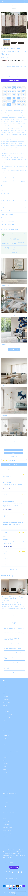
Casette (4, 754)
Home (4, 683)
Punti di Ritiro (6, 802)
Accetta (13, 450)
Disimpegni (5, 763)
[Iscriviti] (22, 862)
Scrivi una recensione (14, 464)
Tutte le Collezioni (7, 687)
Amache (5, 738)
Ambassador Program (8, 836)
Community (5, 796)
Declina (13, 453)
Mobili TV (5, 772)
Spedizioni (5, 724)
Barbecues (5, 744)
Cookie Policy (6, 711)
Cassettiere (4, 285)
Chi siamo (5, 690)
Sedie (4, 778)
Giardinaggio (6, 699)
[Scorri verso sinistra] (1, 43)
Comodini (5, 757)
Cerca (4, 818)
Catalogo (5, 705)
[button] (2, 1)
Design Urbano (6, 702)
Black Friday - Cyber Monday (9, 793)
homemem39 (6, 890)
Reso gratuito (6, 806)
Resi (4, 720)
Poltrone (3, 344)
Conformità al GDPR (7, 714)
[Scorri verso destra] (26, 43)
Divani (3, 385)
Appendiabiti (4, 415)
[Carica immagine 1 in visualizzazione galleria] (6, 43)
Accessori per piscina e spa (8, 315)
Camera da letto (6, 748)
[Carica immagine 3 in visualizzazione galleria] (21, 43)
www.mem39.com (7, 830)
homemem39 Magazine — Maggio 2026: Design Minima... (13, 597)
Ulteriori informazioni (14, 252)
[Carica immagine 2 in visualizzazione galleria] (14, 43)
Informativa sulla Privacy (8, 717)
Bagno (4, 741)
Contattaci (5, 696)
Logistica (5, 809)
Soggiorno (5, 782)
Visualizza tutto (14, 349)
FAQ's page (5, 840)
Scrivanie (5, 775)
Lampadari (5, 769)
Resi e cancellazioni (7, 827)
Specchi (4, 785)
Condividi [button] (5, 185)
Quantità (3, 69)
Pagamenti (5, 799)
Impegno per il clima (7, 833)
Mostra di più (14, 569)
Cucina (4, 760)
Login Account (6, 821)
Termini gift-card (7, 730)
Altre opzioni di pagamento (14, 83)
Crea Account (6, 824)
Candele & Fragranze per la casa (10, 751)
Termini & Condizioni (7, 727)
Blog (4, 693)
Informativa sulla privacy (14, 446)
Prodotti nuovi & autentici (8, 812)
